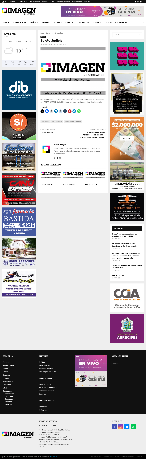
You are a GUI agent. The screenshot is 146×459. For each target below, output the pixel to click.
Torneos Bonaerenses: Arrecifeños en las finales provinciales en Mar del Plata (93, 134)
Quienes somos (77, 2)
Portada (5, 22)
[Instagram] (120, 426)
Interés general (20, 22)
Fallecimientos (35, 2)
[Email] (126, 426)
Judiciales (9, 396)
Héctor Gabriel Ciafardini (73, 121)
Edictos (108, 22)
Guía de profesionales (63, 2)
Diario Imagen (47, 44)
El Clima (42, 362)
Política (34, 22)
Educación (9, 399)
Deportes (57, 22)
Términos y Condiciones (48, 388)
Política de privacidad (47, 391)
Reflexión (8, 402)
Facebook (43, 407)
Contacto (87, 2)
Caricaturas (9, 394)
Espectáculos (82, 22)
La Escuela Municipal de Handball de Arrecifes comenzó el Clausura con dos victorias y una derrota (126, 256)
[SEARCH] (139, 35)
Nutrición (8, 404)
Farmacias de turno (48, 2)
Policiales (45, 22)
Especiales (97, 22)
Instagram (43, 410)
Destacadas (45, 121)
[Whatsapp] (133, 426)
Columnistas (121, 22)
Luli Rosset (53, 457)
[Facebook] (114, 426)
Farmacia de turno (46, 369)
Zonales (69, 22)
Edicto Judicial (57, 121)
